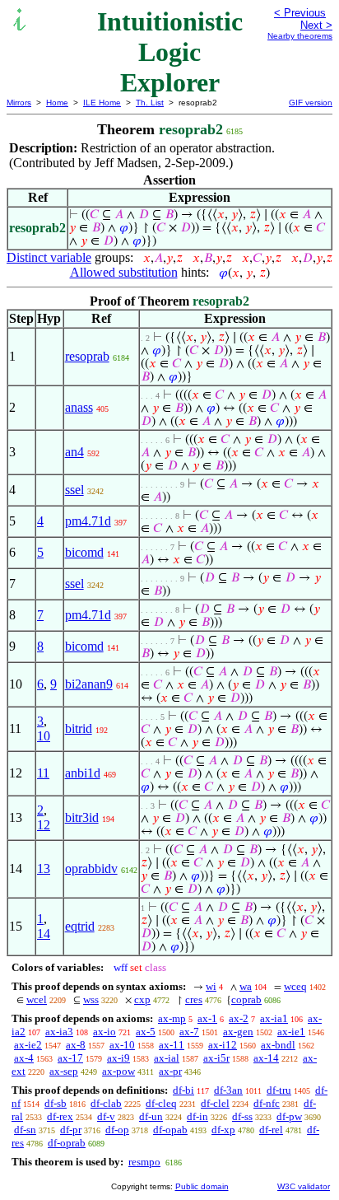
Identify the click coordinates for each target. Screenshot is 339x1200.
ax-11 (171, 1045)
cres (193, 999)
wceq (295, 986)
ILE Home (102, 102)
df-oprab (67, 1143)
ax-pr (170, 1071)
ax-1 (207, 1018)
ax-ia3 (59, 1031)
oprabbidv (91, 868)
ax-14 (266, 1058)
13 (43, 868)
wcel (36, 999)
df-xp (223, 1129)
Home (57, 102)
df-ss (242, 1116)
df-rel (271, 1129)
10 (43, 736)
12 (43, 825)
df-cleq (161, 1103)
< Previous (300, 13)
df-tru (279, 1090)
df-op (117, 1129)
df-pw (289, 1116)
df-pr (70, 1129)
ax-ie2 (28, 1045)
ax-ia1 (274, 1018)
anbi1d (82, 773)
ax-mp (172, 1018)
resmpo (144, 1162)
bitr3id (82, 817)
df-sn (25, 1129)
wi (211, 986)
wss (91, 999)
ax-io (104, 1031)
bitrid (78, 728)
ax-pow (118, 1071)
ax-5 (146, 1031)
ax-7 (189, 1031)
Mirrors (19, 102)
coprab (246, 999)
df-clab (106, 1103)
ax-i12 (222, 1045)
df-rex (60, 1116)
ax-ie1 (291, 1031)
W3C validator (303, 1186)
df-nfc (266, 1103)
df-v (106, 1116)
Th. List (150, 102)
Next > (316, 25)
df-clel (215, 1103)
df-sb (55, 1103)
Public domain (202, 1186)
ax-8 (76, 1045)
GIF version (310, 102)
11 (43, 773)
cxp (142, 999)
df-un (151, 1116)
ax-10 (122, 1045)
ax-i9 (118, 1058)
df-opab (170, 1129)
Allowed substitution (124, 272)
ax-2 (238, 1018)
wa (245, 986)
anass (79, 407)
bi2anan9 (89, 684)
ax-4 (24, 1058)
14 (43, 934)
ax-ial (166, 1058)
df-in (197, 1116)
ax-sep (63, 1071)
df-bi (183, 1090)
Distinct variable (49, 257)
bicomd (84, 552)
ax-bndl (278, 1045)
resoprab (87, 356)
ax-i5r (216, 1058)
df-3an (228, 1090)
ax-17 (70, 1058)
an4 (74, 452)
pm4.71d (88, 521)
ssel (74, 490)
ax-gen (238, 1031)
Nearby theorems (299, 35)
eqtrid (80, 926)
